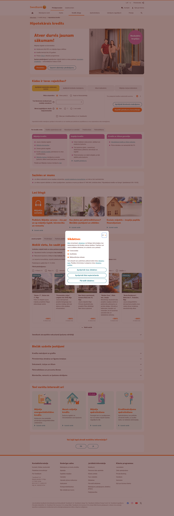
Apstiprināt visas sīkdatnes (87, 270)
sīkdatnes (82, 243)
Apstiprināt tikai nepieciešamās (87, 275)
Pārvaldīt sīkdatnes (87, 281)
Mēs (68, 243)
